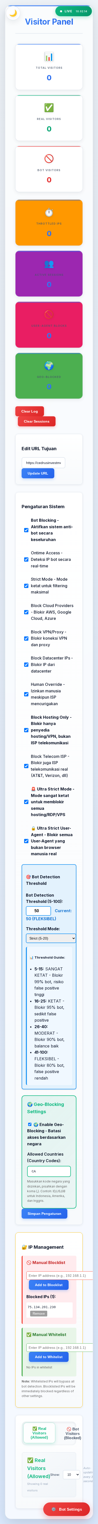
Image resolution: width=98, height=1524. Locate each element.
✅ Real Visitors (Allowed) (39, 1432)
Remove (39, 1313)
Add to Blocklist (49, 1285)
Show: (55, 1475)
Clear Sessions (37, 421)
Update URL (38, 473)
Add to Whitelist (49, 1357)
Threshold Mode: (43, 928)
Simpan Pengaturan (44, 1214)
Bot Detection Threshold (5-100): (44, 898)
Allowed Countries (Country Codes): (45, 1157)
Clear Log (29, 411)
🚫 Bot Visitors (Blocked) (72, 1433)
